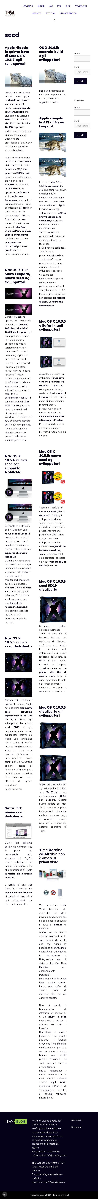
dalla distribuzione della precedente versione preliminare (52, 531)
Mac (51, 6)
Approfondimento (68, 13)
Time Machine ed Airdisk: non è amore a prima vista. (52, 856)
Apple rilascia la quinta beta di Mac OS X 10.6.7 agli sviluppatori (17, 55)
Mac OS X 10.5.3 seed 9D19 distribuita (52, 585)
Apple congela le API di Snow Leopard (51, 122)
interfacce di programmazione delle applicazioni (51, 255)
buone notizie (46, 1036)
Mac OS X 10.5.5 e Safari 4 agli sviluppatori (52, 325)
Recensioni (50, 13)
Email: (77, 66)
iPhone (41, 6)
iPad (59, 6)
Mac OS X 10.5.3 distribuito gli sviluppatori (52, 711)
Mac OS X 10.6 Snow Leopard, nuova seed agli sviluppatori (18, 276)
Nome (77, 53)
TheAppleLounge (40, 1120)
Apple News (28, 6)
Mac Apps (37, 13)
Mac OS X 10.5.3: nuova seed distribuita (18, 642)
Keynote (21, 541)
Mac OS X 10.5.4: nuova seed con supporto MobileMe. (16, 464)
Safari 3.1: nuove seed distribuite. (14, 812)
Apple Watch (81, 6)
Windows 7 (11, 417)
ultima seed (51, 645)
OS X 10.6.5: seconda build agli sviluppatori (51, 53)
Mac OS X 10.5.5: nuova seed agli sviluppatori (50, 457)
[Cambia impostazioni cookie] (4, 1194)
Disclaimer (76, 1127)
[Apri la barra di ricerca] (54, 20)
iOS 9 (68, 6)
